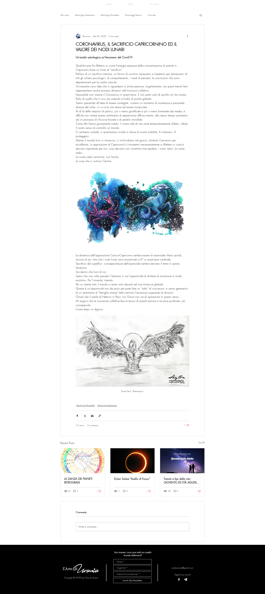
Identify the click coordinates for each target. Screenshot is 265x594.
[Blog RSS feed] (202, 4)
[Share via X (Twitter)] (84, 415)
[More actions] (187, 36)
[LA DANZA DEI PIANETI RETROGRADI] (83, 460)
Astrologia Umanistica (84, 15)
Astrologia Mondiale (110, 15)
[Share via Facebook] (77, 415)
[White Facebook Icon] (179, 579)
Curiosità (152, 15)
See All (201, 442)
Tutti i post (64, 15)
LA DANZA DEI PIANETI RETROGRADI (78, 480)
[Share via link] (99, 415)
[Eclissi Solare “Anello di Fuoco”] (132, 460)
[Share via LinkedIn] (92, 415)
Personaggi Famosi (133, 15)
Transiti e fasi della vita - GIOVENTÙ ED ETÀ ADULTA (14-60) (180, 480)
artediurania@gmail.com (182, 567)
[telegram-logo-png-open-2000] (185, 579)
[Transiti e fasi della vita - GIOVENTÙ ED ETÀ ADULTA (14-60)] (182, 460)
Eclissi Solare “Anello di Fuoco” (132, 479)
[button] (200, 15)
